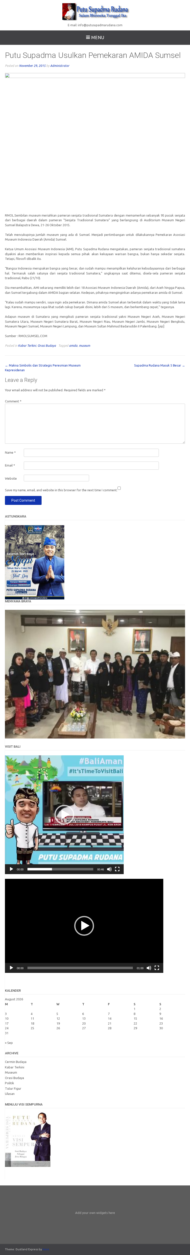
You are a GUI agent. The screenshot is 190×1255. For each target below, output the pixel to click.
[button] (64, 815)
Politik (9, 1083)
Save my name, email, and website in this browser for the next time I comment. (61, 490)
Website (11, 478)
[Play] (11, 869)
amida (73, 345)
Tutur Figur (13, 1088)
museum (84, 345)
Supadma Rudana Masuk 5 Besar (159, 365)
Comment (13, 401)
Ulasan (10, 1093)
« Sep (9, 1042)
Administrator (59, 65)
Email (10, 465)
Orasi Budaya (47, 345)
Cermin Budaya (15, 1061)
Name (10, 452)
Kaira (46, 1249)
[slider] (60, 869)
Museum (11, 1072)
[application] (64, 814)
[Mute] (109, 869)
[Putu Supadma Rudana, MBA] (95, 11)
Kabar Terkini (27, 345)
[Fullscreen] (117, 869)
